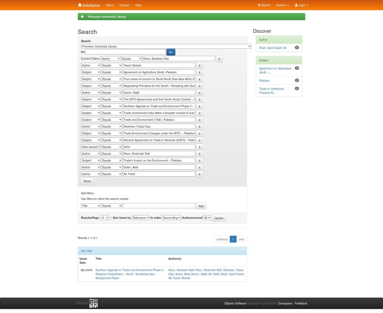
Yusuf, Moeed (181, 278)
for (83, 52)
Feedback (301, 303)
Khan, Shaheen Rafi (181, 270)
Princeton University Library (107, 17)
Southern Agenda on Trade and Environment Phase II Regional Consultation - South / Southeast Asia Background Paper (129, 274)
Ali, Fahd (213, 274)
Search (265, 5)
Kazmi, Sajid (199, 274)
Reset (87, 181)
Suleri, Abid (182, 274)
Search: (86, 41)
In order (155, 218)
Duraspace (285, 303)
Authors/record (192, 218)
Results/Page (90, 218)
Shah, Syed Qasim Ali (272, 48)
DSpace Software (235, 303)
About (110, 5)
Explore (281, 5)
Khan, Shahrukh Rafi (208, 270)
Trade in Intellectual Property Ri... (271, 91)
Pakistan (264, 80)
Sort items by (122, 218)
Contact (124, 5)
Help (138, 5)
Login (302, 5)
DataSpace (90, 4)
